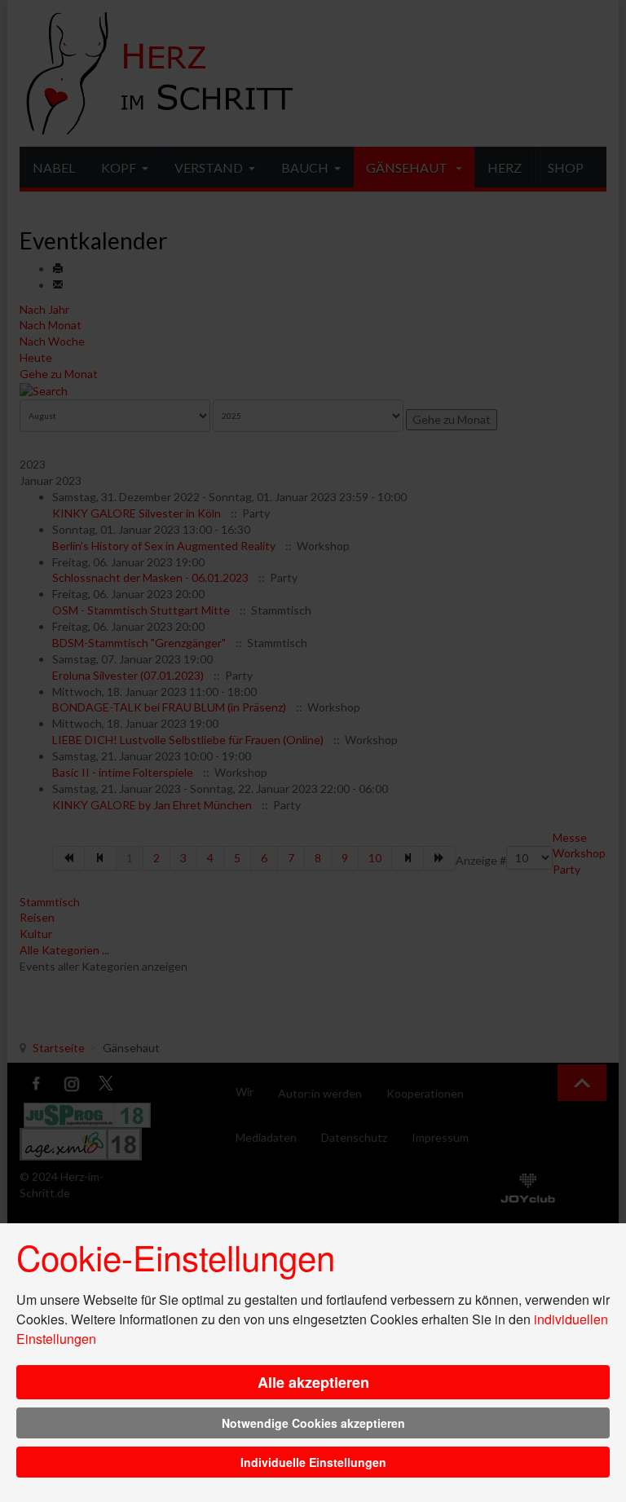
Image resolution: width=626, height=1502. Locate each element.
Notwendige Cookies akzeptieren (313, 1423)
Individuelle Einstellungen (313, 1462)
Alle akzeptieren (313, 1382)
